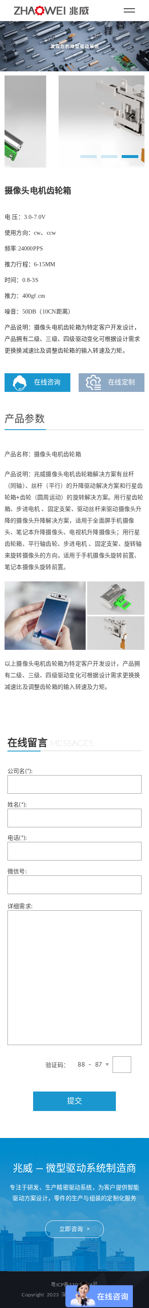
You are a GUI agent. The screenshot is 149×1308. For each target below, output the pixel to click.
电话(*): (17, 838)
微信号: (17, 872)
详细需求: (20, 906)
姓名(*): (17, 805)
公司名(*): (20, 771)
